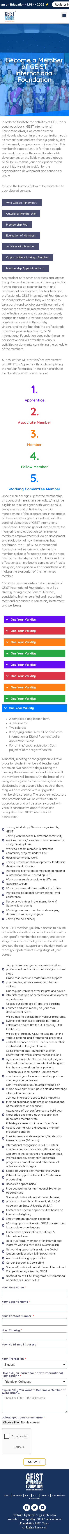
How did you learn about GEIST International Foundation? (32, 1375)
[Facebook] (26, 1507)
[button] (64, 15)
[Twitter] (34, 1507)
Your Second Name (15, 1301)
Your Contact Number (17, 1316)
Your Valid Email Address (19, 1344)
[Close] (66, 3)
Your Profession (13, 1358)
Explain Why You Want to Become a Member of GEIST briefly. (34, 1392)
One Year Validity (23, 619)
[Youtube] (42, 1507)
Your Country (11, 1330)
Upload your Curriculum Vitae (22, 1417)
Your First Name (13, 1287)
